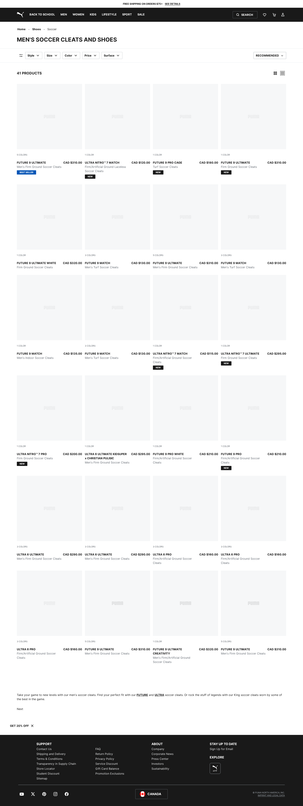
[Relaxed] (282, 73)
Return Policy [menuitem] (104, 754)
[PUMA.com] (19, 14)
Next (20, 709)
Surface (109, 55)
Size (49, 55)
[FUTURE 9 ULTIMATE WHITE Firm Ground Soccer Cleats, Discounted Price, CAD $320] (49, 226)
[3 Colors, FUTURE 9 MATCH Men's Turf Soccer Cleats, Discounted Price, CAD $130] (117, 226)
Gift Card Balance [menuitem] (107, 768)
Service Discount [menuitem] (106, 763)
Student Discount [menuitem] (47, 773)
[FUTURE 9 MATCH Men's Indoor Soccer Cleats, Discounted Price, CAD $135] (49, 317)
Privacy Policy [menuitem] (104, 759)
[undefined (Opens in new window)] (215, 768)
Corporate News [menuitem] (162, 754)
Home (21, 29)
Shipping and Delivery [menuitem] (51, 754)
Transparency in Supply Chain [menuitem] (56, 763)
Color (68, 55)
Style (31, 55)
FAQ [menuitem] (98, 749)
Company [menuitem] (158, 749)
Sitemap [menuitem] (41, 778)
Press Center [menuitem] (160, 759)
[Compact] (275, 73)
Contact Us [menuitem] (44, 749)
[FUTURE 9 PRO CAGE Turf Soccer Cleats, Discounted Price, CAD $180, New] (185, 129)
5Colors (22, 154)
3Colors (90, 255)
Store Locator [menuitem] (45, 768)
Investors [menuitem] (158, 763)
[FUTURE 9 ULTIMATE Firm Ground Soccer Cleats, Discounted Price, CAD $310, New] (253, 129)
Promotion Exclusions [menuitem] (109, 773)
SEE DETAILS (172, 3)
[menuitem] (42, 14)
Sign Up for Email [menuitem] (221, 749)
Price (88, 55)
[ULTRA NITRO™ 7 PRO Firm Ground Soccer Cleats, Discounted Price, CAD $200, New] (49, 420)
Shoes (36, 29)
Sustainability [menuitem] (160, 768)
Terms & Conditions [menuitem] (49, 759)
